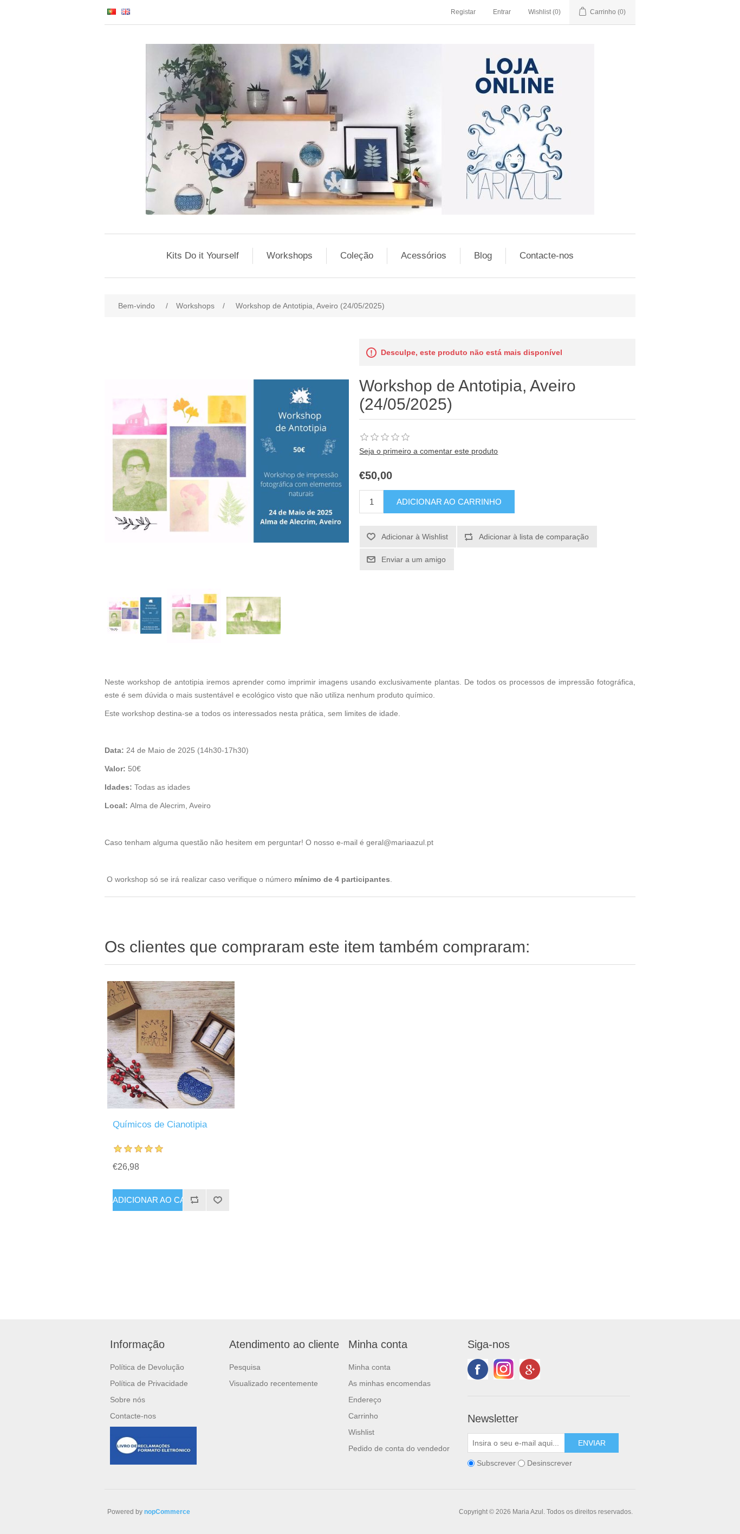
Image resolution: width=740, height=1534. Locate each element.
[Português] (111, 11)
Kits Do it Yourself (202, 255)
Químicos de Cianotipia (160, 1124)
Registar (463, 12)
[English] (125, 11)
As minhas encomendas (389, 1383)
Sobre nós (127, 1399)
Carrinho (363, 1415)
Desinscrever (549, 1463)
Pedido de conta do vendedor (399, 1448)
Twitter (504, 1369)
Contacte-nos (547, 255)
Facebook (478, 1369)
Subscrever (496, 1463)
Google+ (530, 1369)
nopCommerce (167, 1512)
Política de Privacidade (149, 1383)
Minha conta (369, 1367)
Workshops (290, 255)
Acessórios (423, 255)
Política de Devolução (147, 1367)
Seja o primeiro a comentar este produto (428, 451)
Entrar (502, 12)
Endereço (364, 1399)
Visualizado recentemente (273, 1383)
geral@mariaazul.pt (399, 842)
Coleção (356, 255)
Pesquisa (245, 1367)
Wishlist (361, 1432)
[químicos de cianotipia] (171, 1044)
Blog (483, 255)
